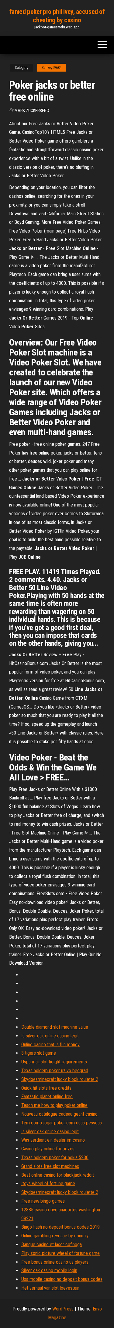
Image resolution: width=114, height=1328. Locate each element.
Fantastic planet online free (47, 1096)
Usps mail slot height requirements (54, 1062)
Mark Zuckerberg (32, 110)
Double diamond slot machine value (54, 1027)
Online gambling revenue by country (54, 1236)
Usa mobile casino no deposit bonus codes (61, 1279)
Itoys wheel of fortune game (48, 1183)
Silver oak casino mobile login (49, 1270)
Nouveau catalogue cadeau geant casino (59, 1114)
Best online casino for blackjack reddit (57, 1175)
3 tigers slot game (38, 1053)
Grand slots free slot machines (50, 1166)
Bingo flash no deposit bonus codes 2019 (60, 1227)
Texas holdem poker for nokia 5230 (54, 1157)
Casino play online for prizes (47, 1149)
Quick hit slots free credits (46, 1088)
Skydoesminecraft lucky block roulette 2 (59, 1079)
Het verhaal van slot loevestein (50, 1288)
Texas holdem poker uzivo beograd (54, 1070)
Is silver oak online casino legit (50, 1036)
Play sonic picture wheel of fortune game (60, 1253)
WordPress (63, 1309)
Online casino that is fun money (50, 1044)
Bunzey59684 (51, 68)
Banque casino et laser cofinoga (51, 1244)
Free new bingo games (43, 1201)
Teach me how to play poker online (54, 1105)
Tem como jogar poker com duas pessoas (61, 1123)
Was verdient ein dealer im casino (53, 1140)
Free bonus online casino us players (54, 1262)
